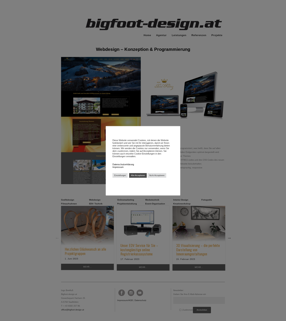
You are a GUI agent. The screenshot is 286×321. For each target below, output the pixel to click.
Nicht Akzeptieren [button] (156, 175)
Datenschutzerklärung (123, 164)
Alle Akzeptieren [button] (138, 175)
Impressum (118, 167)
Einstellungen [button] (120, 175)
